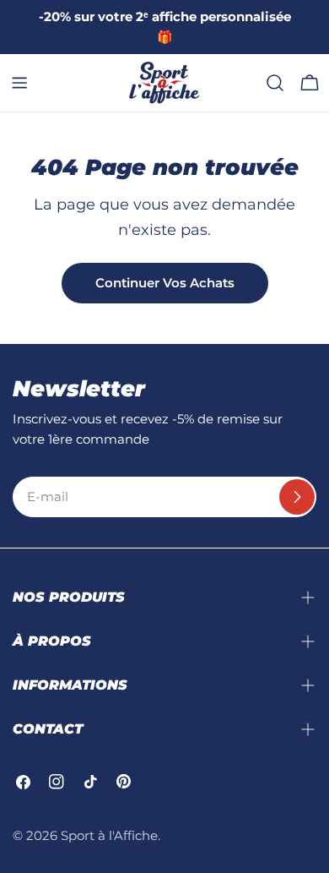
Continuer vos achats (165, 283)
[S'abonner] (297, 497)
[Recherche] (275, 83)
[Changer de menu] (19, 83)
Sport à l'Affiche (109, 835)
